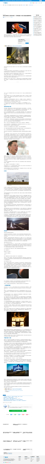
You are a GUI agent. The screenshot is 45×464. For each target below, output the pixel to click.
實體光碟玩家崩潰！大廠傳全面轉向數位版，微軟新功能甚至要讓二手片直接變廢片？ (37, 35)
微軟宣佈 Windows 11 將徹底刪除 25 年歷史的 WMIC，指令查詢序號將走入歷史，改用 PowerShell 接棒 (38, 21)
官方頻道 (21, 414)
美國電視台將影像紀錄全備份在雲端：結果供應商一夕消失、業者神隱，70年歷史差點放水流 (15, 400)
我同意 (40, 0)
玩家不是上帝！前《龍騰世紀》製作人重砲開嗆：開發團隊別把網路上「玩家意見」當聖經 (37, 25)
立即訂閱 (27, 43)
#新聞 (3, 402)
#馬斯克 (10, 402)
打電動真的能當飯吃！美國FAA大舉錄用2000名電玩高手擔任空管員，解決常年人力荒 (38, 19)
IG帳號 (28, 414)
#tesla (8, 402)
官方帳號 (17, 414)
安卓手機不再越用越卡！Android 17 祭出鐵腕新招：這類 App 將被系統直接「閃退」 (38, 29)
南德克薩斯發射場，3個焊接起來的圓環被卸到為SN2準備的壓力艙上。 (14, 64)
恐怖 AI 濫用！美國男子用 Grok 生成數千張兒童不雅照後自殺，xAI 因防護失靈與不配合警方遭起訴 (27, 433)
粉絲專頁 (13, 414)
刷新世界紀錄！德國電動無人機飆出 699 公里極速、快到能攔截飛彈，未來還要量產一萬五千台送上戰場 (37, 33)
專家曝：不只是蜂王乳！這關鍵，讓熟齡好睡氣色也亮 (10, 398)
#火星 (6, 402)
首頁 (3, 14)
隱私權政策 (30, 0)
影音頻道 (25, 414)
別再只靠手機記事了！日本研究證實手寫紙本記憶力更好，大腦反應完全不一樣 (37, 17)
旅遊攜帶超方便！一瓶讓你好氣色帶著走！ (9, 397)
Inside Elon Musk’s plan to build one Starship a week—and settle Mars (15, 390)
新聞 (4, 14)
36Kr (9, 391)
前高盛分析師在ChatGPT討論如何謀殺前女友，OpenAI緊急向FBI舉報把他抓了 (13, 399)
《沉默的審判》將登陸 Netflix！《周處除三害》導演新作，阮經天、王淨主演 (13, 396)
